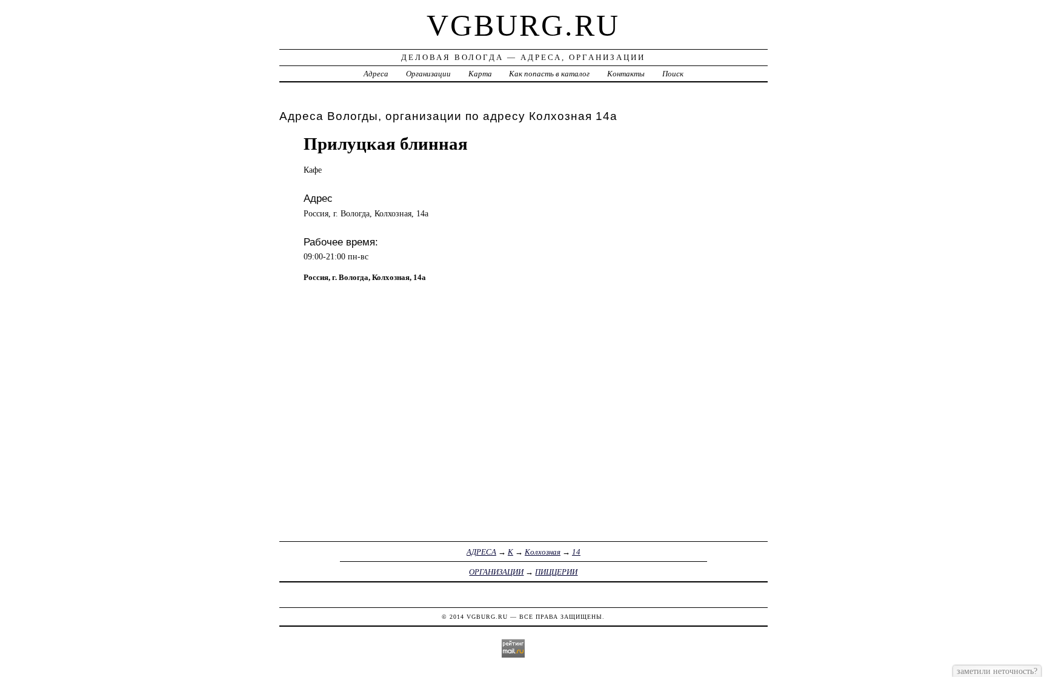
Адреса (376, 73)
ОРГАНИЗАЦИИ (496, 571)
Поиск (672, 73)
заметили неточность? (997, 671)
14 (576, 551)
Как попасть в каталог (549, 73)
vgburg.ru (523, 25)
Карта (480, 73)
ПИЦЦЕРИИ (556, 571)
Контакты (626, 73)
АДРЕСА (481, 551)
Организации (428, 73)
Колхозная (542, 551)
